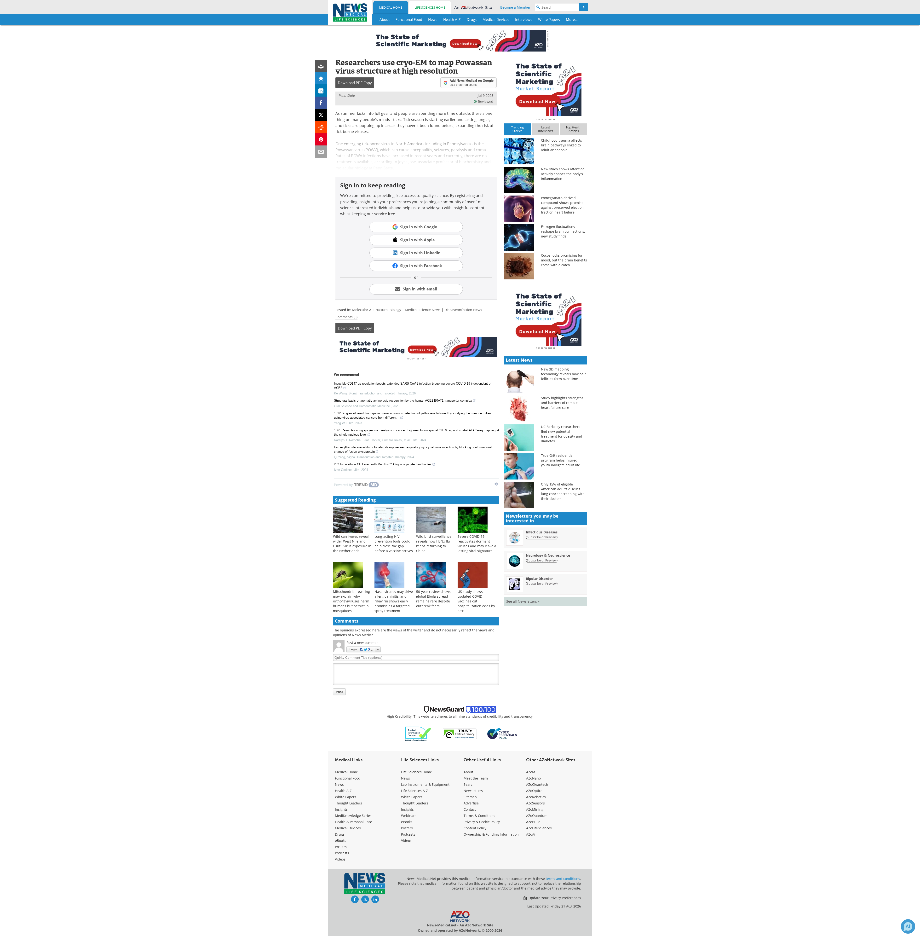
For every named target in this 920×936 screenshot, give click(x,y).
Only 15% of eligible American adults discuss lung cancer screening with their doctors (563, 491)
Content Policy (475, 828)
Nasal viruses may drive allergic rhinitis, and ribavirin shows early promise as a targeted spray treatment (393, 601)
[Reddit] (321, 127)
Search (469, 784)
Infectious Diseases (542, 532)
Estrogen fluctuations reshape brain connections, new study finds (563, 231)
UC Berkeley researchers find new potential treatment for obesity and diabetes (561, 433)
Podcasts (342, 853)
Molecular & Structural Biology (376, 309)
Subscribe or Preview (542, 537)
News (339, 784)
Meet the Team (476, 778)
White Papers (345, 797)
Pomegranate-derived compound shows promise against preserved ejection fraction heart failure (562, 205)
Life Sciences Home (429, 7)
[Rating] (321, 78)
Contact (470, 809)
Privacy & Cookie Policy (482, 822)
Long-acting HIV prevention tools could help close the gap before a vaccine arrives (393, 543)
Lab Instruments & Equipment (425, 784)
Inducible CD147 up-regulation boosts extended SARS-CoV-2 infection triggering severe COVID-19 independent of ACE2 (412, 386)
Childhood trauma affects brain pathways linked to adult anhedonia (561, 145)
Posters (341, 846)
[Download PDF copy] (321, 66)
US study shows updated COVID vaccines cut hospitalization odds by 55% (476, 601)
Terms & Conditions (479, 815)
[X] (321, 115)
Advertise (471, 803)
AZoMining (534, 809)
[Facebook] (321, 103)
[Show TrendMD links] (496, 484)
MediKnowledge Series (353, 815)
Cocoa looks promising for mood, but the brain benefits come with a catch (564, 260)
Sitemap (470, 797)
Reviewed (485, 101)
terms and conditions (563, 878)
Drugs (340, 834)
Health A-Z (343, 790)
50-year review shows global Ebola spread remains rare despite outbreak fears (433, 598)
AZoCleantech (537, 784)
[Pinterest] (321, 139)
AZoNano (533, 778)
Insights (341, 809)
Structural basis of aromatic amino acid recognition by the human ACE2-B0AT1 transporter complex (403, 400)
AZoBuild (533, 822)
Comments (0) (346, 317)
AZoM (530, 772)
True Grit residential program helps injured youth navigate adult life (560, 460)
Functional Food (347, 778)
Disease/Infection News (463, 309)
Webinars (408, 815)
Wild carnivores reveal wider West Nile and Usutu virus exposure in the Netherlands (352, 543)
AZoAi (530, 834)
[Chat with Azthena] (908, 926)
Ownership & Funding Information (491, 834)
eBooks (340, 840)
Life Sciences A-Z (414, 790)
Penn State (347, 95)
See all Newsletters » (523, 601)
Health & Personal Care (353, 822)
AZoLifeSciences (539, 828)
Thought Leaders (348, 803)
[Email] (321, 151)
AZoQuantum (536, 815)
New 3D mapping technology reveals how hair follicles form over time (563, 374)
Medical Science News (423, 309)
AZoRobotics (536, 797)
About (468, 772)
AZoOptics (534, 790)
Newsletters (473, 790)
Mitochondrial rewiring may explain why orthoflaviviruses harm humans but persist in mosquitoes (351, 601)
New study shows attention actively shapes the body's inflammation (563, 174)
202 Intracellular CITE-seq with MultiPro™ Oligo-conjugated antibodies (382, 464)
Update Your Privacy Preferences (554, 898)
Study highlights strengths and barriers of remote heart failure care (562, 403)
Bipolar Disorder (539, 578)
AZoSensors (535, 803)
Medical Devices (348, 828)
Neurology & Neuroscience (548, 555)
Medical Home (390, 7)
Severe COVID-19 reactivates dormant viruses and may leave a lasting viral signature (477, 543)
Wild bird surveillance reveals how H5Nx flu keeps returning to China (433, 543)
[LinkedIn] (321, 90)
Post (339, 691)
